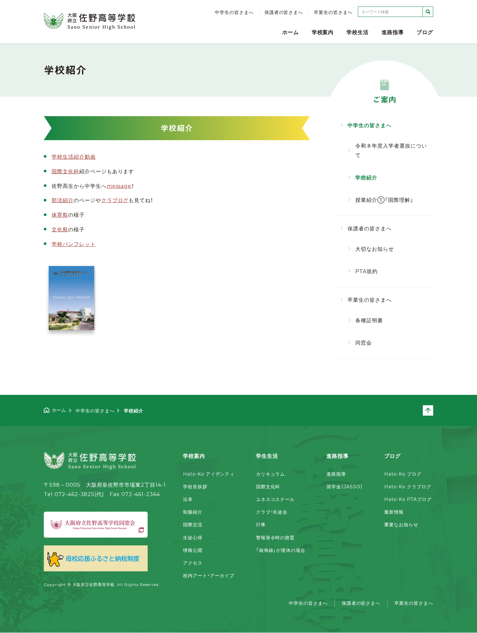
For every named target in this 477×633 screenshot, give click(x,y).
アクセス (192, 562)
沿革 (188, 499)
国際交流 (192, 524)
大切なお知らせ (374, 248)
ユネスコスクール (275, 499)
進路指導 (393, 32)
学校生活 (358, 32)
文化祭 (60, 229)
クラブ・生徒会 (272, 511)
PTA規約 (366, 271)
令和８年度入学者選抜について (391, 150)
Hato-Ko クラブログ (407, 486)
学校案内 (323, 32)
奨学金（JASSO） (344, 486)
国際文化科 (65, 171)
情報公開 (192, 550)
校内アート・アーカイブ (208, 575)
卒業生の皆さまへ (333, 12)
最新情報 (394, 511)
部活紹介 (63, 200)
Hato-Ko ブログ (403, 473)
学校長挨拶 (195, 486)
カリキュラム (270, 473)
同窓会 (363, 342)
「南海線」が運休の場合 (281, 550)
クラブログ (115, 200)
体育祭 (60, 214)
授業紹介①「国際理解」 (384, 199)
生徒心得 (192, 537)
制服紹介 (192, 511)
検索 (428, 11)
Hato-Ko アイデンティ (209, 473)
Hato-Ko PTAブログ (407, 499)
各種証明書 (369, 320)
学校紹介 (366, 177)
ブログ (425, 32)
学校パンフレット (74, 244)
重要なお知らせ (401, 524)
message (119, 185)
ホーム (290, 32)
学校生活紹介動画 (74, 156)
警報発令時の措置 (275, 537)
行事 (261, 524)
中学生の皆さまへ (234, 12)
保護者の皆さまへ (283, 12)
